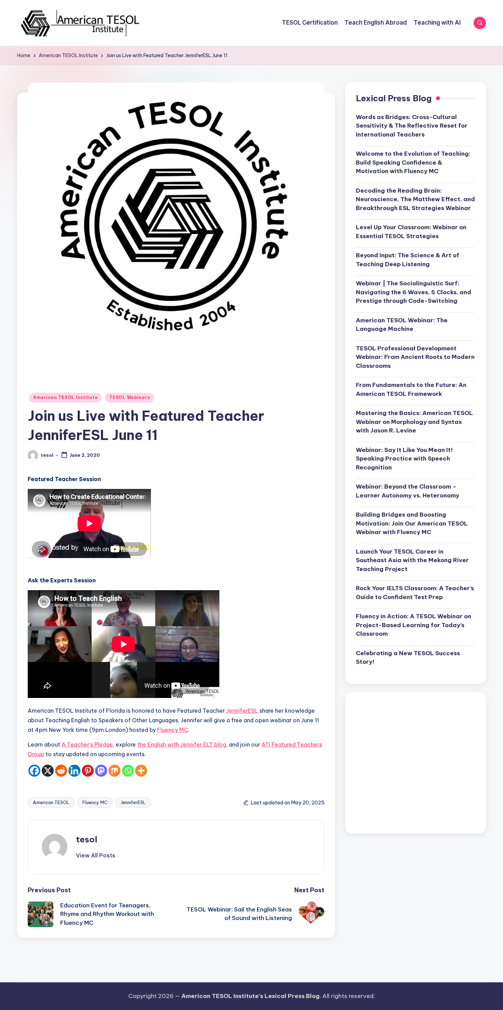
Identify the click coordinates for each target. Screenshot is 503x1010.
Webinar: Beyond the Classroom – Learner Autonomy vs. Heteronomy (407, 491)
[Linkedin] (74, 771)
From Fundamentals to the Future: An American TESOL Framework (411, 389)
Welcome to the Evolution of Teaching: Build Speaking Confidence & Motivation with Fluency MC (413, 162)
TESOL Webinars (129, 397)
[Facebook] (34, 771)
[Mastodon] (101, 771)
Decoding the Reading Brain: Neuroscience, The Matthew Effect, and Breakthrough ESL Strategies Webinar (415, 199)
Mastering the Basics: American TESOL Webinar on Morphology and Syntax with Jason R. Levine (414, 422)
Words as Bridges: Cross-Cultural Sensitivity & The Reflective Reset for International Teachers (411, 125)
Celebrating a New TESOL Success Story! (408, 657)
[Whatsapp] (128, 771)
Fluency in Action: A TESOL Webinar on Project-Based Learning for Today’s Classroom (413, 625)
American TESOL (51, 802)
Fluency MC (172, 729)
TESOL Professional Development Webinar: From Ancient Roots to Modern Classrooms (415, 357)
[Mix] (114, 771)
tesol (86, 839)
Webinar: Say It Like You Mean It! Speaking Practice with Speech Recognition (404, 458)
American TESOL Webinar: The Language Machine (402, 324)
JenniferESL (242, 710)
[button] (95, 855)
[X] (48, 771)
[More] (141, 771)
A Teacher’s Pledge (87, 744)
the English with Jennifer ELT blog (181, 744)
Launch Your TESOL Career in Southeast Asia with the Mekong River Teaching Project (412, 560)
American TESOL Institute (65, 397)
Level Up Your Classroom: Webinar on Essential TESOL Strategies (411, 232)
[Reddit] (61, 771)
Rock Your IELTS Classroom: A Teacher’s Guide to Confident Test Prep (415, 593)
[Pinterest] (88, 771)
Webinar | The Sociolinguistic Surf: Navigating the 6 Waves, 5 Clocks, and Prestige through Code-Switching (413, 292)
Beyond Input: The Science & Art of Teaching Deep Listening (407, 260)
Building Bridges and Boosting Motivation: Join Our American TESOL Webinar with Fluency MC (412, 523)
